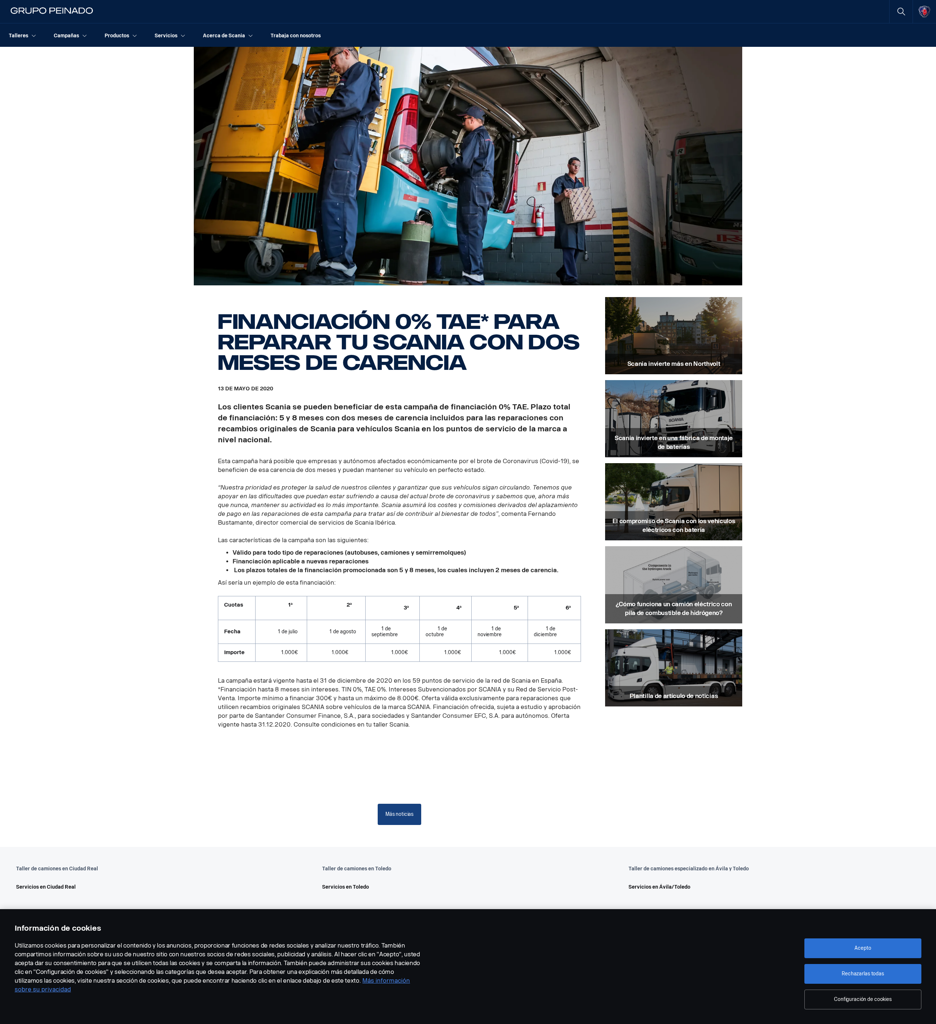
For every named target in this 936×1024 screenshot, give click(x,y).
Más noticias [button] (399, 814)
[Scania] (924, 11)
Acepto (862, 948)
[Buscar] (901, 11)
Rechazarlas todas (863, 974)
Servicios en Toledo (345, 887)
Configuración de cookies (863, 999)
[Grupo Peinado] (52, 12)
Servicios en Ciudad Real (46, 887)
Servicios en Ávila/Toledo (659, 887)
